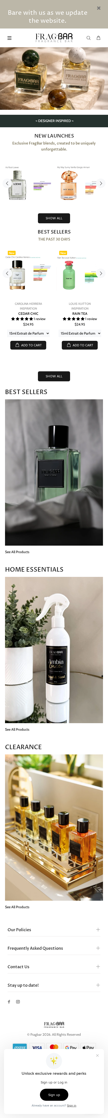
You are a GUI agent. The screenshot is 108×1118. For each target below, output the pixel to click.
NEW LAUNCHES (54, 136)
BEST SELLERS (54, 232)
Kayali (28, 304)
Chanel (79, 304)
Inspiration (28, 308)
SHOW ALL (54, 218)
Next (100, 183)
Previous (7, 183)
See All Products (17, 552)
